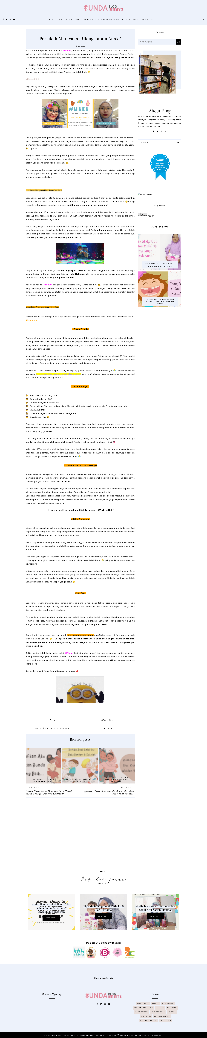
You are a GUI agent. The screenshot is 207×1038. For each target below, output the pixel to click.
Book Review (168, 1003)
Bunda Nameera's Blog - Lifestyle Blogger (73, 1035)
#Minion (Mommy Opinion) (47, 728)
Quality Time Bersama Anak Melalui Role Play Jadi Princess (109, 792)
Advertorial (149, 19)
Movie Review (141, 1012)
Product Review (162, 1016)
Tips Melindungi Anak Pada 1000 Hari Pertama (103, 908)
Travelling (165, 1020)
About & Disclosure (69, 19)
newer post (34, 788)
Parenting (64, 728)
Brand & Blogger (132, 1035)
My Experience (158, 1012)
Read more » (51, 918)
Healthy (160, 1008)
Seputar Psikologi (148, 1020)
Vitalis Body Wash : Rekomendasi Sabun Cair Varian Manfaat (155, 908)
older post (126, 788)
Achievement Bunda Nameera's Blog (103, 19)
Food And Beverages (143, 1008)
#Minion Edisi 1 (33, 79)
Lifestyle (131, 19)
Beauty (155, 1003)
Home (52, 19)
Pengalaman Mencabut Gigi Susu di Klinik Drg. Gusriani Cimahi (160, 301)
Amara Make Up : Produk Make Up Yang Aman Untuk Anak (160, 265)
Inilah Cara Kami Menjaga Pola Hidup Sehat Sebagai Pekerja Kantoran (49, 792)
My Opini (172, 1012)
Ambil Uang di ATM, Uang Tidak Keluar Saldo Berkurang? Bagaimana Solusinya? (51, 908)
